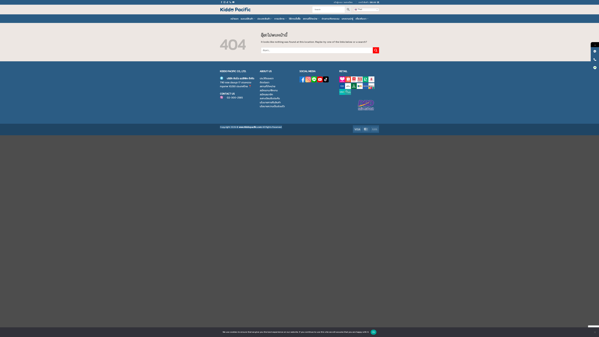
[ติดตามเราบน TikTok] (227, 2)
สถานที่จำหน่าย (310, 18)
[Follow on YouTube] (233, 2)
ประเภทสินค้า (263, 18)
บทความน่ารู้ (347, 18)
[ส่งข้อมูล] (376, 50)
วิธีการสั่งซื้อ (295, 18)
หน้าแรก (235, 18)
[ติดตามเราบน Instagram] (224, 2)
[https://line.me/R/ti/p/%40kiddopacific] (595, 68)
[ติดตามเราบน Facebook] (221, 2)
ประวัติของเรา (267, 78)
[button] (368, 2)
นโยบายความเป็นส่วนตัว (272, 106)
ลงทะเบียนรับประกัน (270, 98)
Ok (373, 332)
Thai (359, 9)
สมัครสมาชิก (266, 94)
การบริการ (279, 18)
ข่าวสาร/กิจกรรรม (330, 18)
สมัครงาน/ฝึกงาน (269, 90)
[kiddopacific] (595, 51)
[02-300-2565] (595, 59)
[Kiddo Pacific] (235, 9)
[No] (595, 333)
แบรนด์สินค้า (247, 18)
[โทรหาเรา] (230, 2)
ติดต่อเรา (264, 82)
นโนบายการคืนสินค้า (270, 102)
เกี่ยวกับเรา (361, 18)
